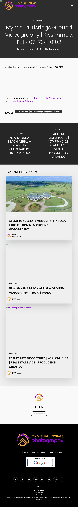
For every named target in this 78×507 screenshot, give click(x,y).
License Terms (55, 452)
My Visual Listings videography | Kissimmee (45, 112)
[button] (72, 5)
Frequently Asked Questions (32, 452)
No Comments (52, 49)
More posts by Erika (39, 414)
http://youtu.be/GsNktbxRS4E (48, 98)
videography (39, 20)
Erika (21, 49)
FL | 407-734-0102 (22, 112)
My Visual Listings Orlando (20, 101)
